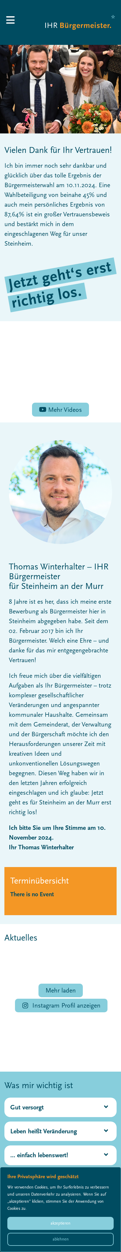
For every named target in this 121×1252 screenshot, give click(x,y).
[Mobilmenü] (11, 22)
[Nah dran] (114, 1172)
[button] (60, 1107)
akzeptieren (60, 1223)
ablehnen (61, 1239)
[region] (60, 1209)
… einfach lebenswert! (39, 1155)
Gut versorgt (27, 1107)
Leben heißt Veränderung (43, 1131)
